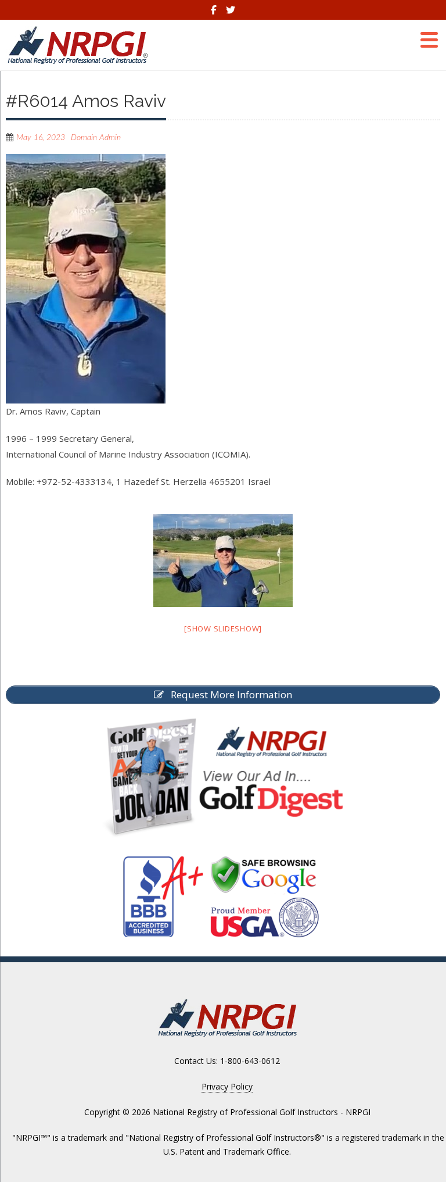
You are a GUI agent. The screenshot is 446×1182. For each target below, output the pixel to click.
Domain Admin (96, 138)
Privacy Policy (227, 1086)
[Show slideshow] (223, 628)
